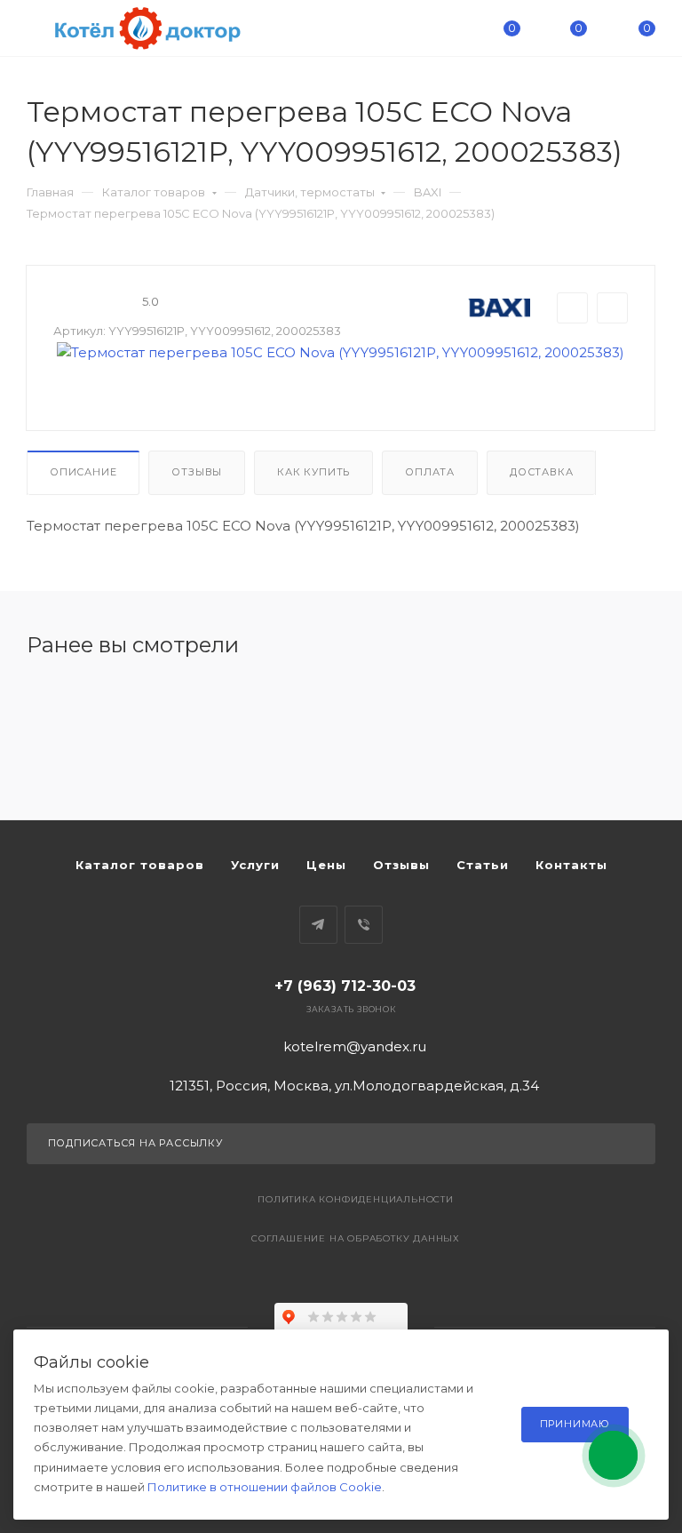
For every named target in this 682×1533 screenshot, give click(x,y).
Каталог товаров (153, 192)
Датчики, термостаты (310, 192)
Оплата (430, 472)
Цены (326, 865)
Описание (83, 472)
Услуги (255, 865)
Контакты (571, 865)
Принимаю (575, 1423)
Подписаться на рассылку (135, 1143)
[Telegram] (318, 925)
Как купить (313, 472)
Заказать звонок (351, 1009)
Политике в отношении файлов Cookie (264, 1487)
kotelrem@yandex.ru (354, 1046)
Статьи (482, 865)
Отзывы (196, 472)
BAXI (427, 192)
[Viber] (364, 925)
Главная (50, 192)
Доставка (541, 472)
